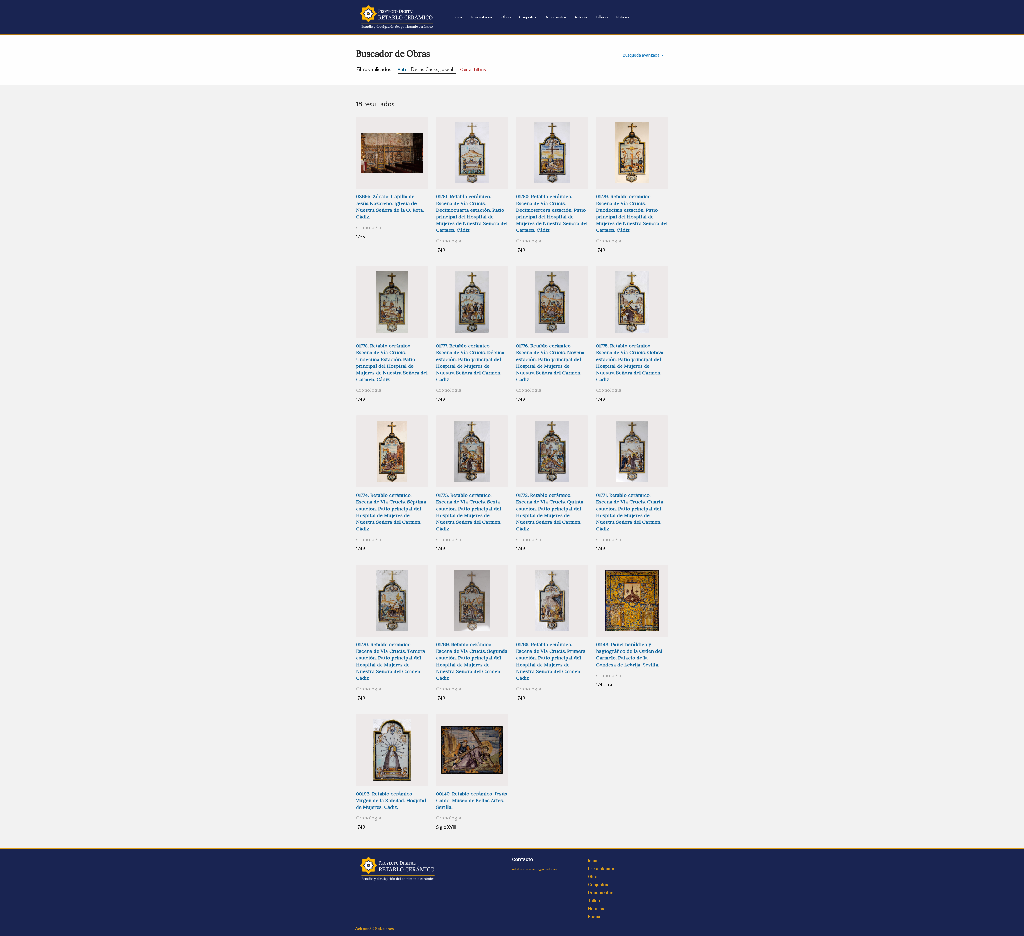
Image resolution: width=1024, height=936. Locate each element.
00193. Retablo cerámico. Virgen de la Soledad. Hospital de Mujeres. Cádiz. (391, 800)
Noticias (623, 17)
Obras (506, 17)
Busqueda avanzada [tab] (641, 55)
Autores (581, 17)
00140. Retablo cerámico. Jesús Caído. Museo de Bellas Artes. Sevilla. (471, 800)
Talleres (601, 17)
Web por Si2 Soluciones (374, 928)
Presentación (482, 17)
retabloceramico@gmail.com (535, 869)
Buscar (595, 916)
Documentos (556, 17)
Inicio (459, 17)
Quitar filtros (473, 69)
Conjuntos (528, 17)
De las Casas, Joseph (427, 69)
